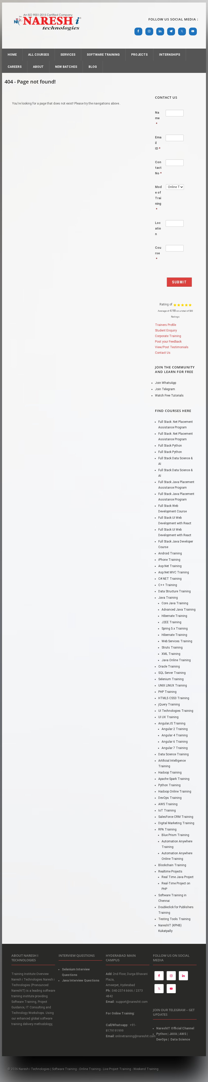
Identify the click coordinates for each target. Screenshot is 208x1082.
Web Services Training (177, 641)
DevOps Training (170, 798)
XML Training (171, 654)
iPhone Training (169, 559)
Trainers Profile (165, 325)
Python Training (169, 785)
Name (157, 118)
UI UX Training (168, 717)
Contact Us (162, 353)
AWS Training (168, 804)
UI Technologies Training (175, 711)
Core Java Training (175, 603)
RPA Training (167, 829)
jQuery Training (169, 704)
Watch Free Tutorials (169, 395)
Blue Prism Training (175, 835)
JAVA (173, 1034)
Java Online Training (176, 660)
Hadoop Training (170, 772)
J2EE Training (171, 622)
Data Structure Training (174, 591)
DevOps (161, 1039)
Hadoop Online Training (174, 791)
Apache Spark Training (173, 779)
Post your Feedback (168, 341)
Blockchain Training (172, 865)
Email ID (158, 143)
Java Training (168, 597)
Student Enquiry (166, 330)
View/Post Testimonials (171, 347)
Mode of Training (158, 198)
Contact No (158, 167)
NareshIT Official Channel (175, 1028)
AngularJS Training (171, 723)
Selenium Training (171, 679)
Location (158, 228)
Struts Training (172, 647)
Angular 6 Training (175, 741)
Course (158, 253)
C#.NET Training (170, 578)
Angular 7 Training (175, 748)
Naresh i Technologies (48, 33)
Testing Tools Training (174, 919)
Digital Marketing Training (176, 823)
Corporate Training (168, 336)
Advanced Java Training (179, 609)
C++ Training (167, 585)
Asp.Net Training (170, 566)
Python (161, 1034)
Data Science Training (173, 754)
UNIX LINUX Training (172, 685)
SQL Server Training (172, 673)
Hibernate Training (174, 616)
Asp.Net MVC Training (173, 572)
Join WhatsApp (165, 383)
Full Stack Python (170, 445)
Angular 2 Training (175, 729)
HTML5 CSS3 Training (173, 698)
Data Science (180, 1039)
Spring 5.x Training (175, 628)
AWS (182, 1034)
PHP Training (167, 692)
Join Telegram (165, 389)
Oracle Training (169, 666)
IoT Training (167, 810)
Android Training (170, 553)
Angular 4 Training (175, 735)
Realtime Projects (170, 871)
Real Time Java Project (178, 877)
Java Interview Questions (80, 980)
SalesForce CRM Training (175, 817)
